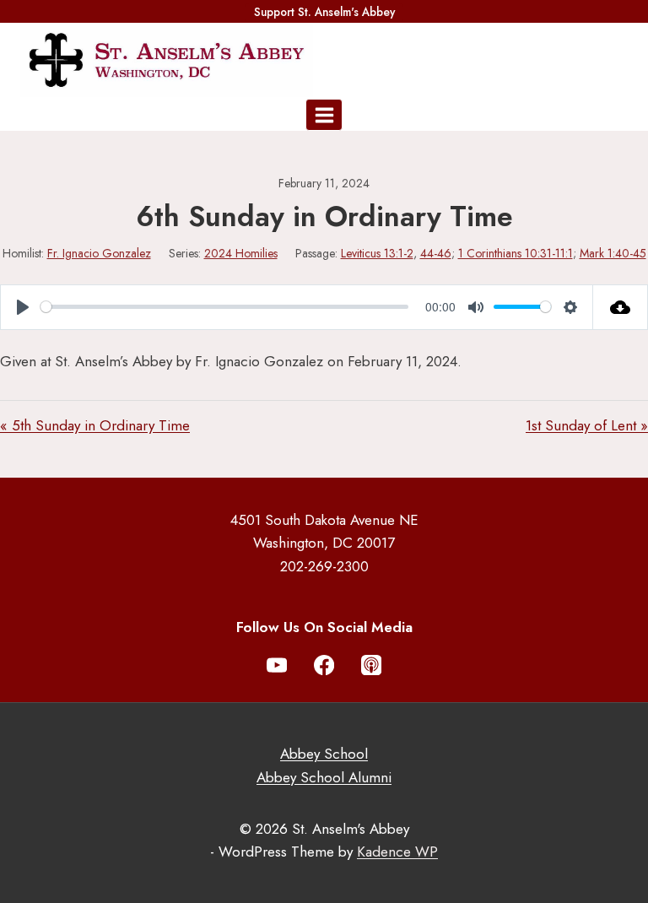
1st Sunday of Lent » (587, 425)
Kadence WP (397, 851)
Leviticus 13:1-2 (377, 253)
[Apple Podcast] (371, 665)
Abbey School (324, 753)
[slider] (224, 307)
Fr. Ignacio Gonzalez (99, 253)
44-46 (435, 253)
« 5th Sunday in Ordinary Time (95, 425)
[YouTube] (277, 665)
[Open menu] (324, 115)
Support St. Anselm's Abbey (324, 11)
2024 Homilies (241, 253)
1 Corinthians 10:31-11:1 (515, 253)
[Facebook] (324, 665)
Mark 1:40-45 (613, 253)
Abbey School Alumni (324, 777)
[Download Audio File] (620, 307)
